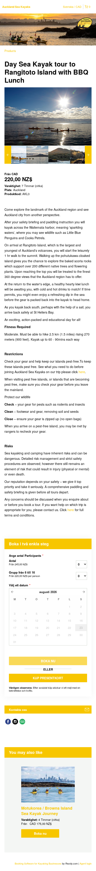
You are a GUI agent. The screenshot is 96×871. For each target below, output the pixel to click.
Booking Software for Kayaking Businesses (38, 863)
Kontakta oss (18, 710)
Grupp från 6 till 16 (24, 574)
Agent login (86, 863)
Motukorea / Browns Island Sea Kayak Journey (46, 810)
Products (10, 51)
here (82, 372)
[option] (15, 155)
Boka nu (40, 833)
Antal (18, 562)
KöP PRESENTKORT (48, 678)
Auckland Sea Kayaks (16, 7)
